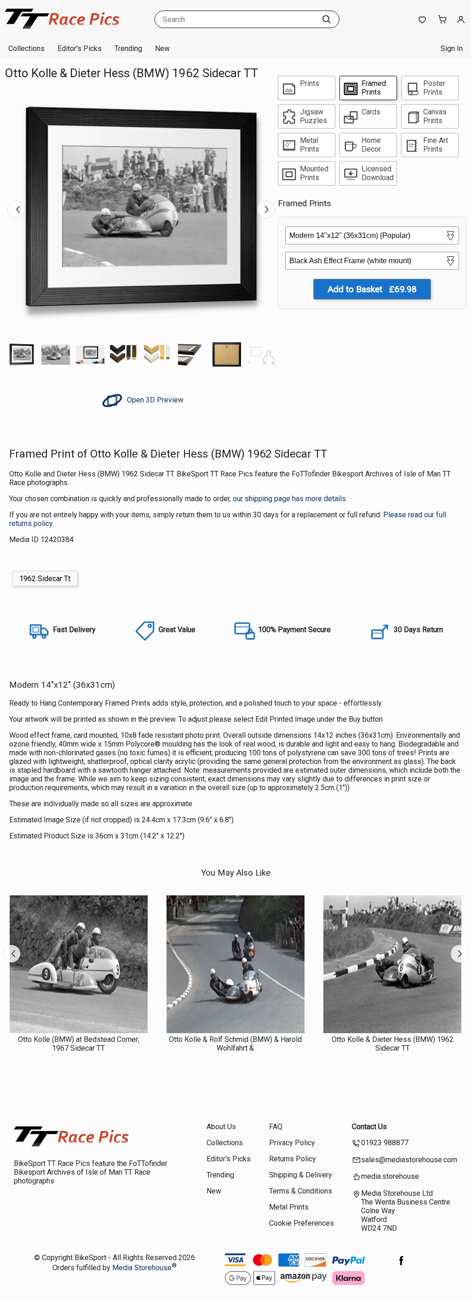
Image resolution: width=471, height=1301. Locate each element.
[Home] (62, 29)
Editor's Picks (79, 48)
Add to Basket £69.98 (372, 289)
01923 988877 (384, 1142)
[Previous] (16, 209)
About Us (221, 1126)
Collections (26, 48)
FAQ (275, 1126)
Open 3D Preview (154, 400)
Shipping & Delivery (300, 1175)
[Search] (326, 19)
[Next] (266, 209)
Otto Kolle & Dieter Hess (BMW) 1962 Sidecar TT (393, 1043)
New (162, 48)
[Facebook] (401, 1265)
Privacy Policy (292, 1142)
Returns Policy (292, 1158)
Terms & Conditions (300, 1191)
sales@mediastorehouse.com (409, 1159)
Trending (128, 48)
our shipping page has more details (289, 498)
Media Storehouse (142, 1267)
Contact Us (369, 1126)
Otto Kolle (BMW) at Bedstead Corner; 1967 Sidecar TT (78, 1043)
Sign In (452, 48)
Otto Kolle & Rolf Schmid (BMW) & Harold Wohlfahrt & (235, 1043)
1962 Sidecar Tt (44, 578)
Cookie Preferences (301, 1223)
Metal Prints (289, 1207)
